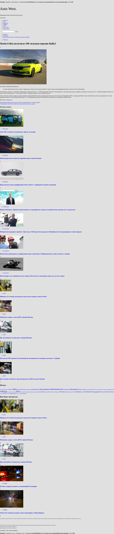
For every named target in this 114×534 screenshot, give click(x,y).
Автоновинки (44, 389)
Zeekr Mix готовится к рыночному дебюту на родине (18, 132)
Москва (62, 392)
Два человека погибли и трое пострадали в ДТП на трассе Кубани (22, 379)
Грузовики (13, 391)
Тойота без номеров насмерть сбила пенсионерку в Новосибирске (22, 513)
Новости (5, 20)
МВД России (44, 392)
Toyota (6, 389)
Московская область (70, 392)
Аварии (10, 389)
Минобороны (56, 392)
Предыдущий (20, 102)
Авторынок (73, 389)
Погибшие (87, 392)
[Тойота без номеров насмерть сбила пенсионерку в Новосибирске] (11, 507)
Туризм (17, 393)
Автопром (66, 389)
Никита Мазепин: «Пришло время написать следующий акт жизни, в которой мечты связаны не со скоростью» (38, 209)
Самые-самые (109, 392)
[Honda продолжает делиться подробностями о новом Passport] (11, 152)
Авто (4, 22)
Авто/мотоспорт (21, 389)
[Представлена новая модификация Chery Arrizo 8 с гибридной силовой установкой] (11, 179)
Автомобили (35, 389)
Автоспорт (6, 27)
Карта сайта (6, 28)
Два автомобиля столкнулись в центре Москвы (16, 338)
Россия (103, 392)
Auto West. (8, 9)
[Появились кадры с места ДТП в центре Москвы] (6, 311)
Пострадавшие (95, 392)
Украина (24, 393)
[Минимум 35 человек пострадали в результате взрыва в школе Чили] (6, 291)
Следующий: (17, 104)
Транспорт (13, 393)
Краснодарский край (34, 391)
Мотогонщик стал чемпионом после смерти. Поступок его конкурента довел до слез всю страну (32, 276)
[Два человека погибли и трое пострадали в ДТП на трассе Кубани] (6, 373)
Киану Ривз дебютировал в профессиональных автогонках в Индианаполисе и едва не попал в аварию (35, 254)
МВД (40, 391)
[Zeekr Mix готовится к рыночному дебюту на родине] (11, 126)
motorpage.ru (9, 100)
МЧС (52, 392)
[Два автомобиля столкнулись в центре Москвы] (6, 332)
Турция (20, 393)
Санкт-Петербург (3, 393)
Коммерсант (27, 391)
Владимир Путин (110, 389)
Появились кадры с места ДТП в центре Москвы (16, 317)
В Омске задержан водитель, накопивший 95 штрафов (18, 486)
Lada (3, 389)
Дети (21, 392)
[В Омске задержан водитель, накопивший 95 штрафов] (11, 480)
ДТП (4, 26)
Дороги (23, 391)
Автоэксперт (82, 389)
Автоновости (56, 389)
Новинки (5, 23)
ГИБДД (5, 24)
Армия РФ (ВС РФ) (90, 389)
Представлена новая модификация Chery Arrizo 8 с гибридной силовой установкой (28, 185)
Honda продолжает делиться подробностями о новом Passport (20, 158)
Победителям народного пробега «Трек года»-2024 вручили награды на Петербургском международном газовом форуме (41, 232)
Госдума (9, 392)
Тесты (8, 393)
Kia (0, 389)
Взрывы (104, 389)
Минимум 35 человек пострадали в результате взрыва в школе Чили (23, 296)
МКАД (49, 392)
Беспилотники (97, 389)
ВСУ (102, 389)
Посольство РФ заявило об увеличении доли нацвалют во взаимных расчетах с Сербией (30, 358)
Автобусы (28, 389)
